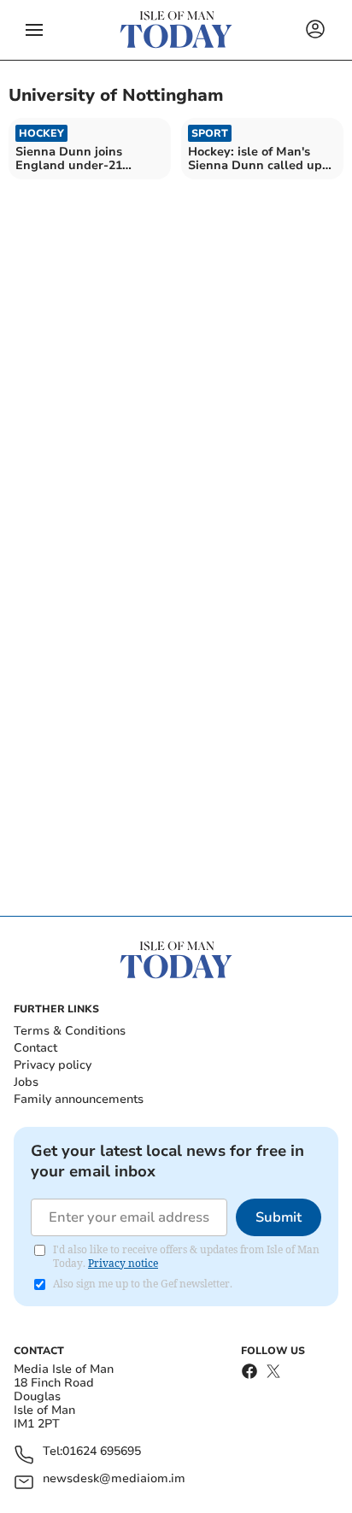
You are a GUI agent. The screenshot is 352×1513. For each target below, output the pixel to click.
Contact (35, 1048)
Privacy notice (123, 1263)
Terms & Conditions (70, 1031)
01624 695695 (101, 1452)
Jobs (26, 1082)
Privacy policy (52, 1065)
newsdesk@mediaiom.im (114, 1479)
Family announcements (79, 1099)
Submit (278, 1217)
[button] (34, 29)
